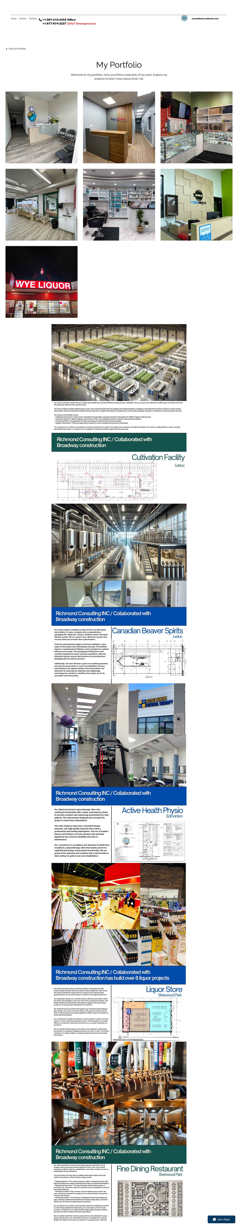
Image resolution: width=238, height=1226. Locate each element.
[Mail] (184, 18)
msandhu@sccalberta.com (205, 18)
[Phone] (40, 20)
